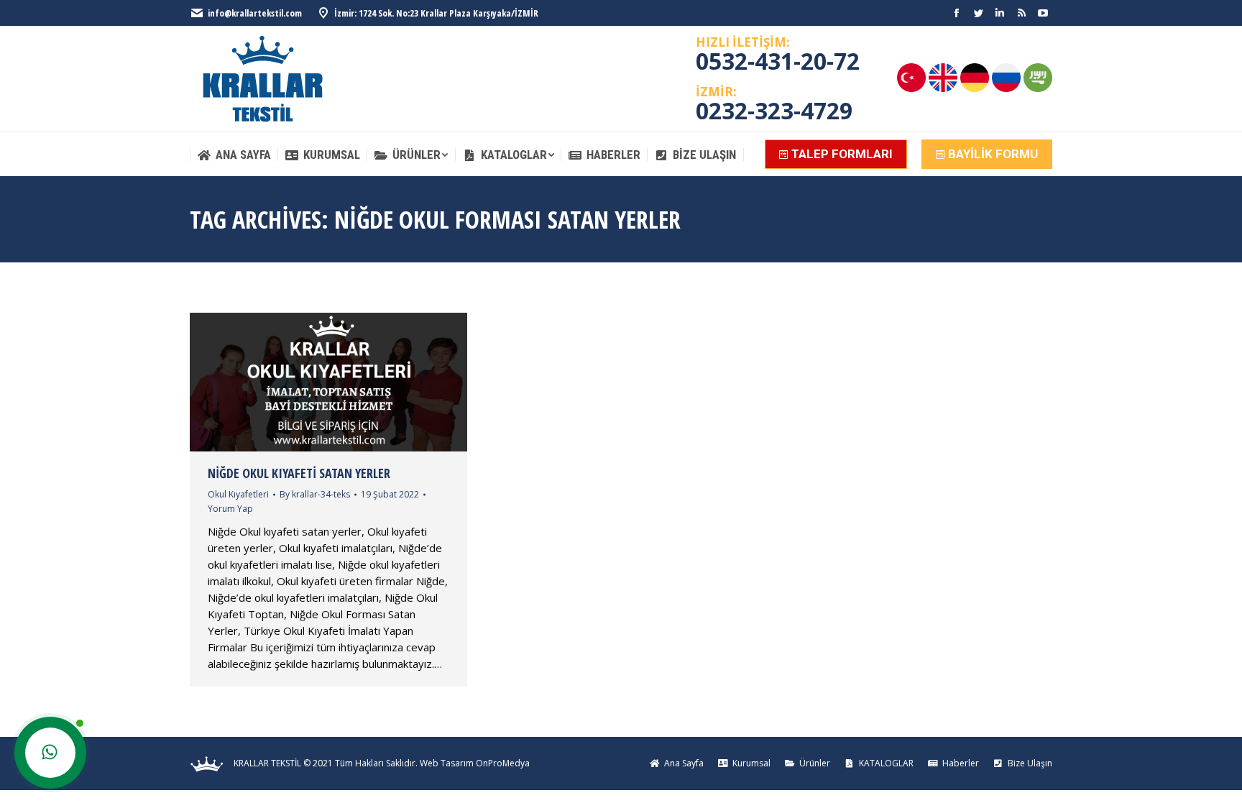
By (315, 494)
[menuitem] (234, 154)
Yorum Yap (230, 509)
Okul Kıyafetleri (238, 494)
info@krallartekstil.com (255, 12)
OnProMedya (503, 763)
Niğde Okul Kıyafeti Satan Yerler (299, 473)
